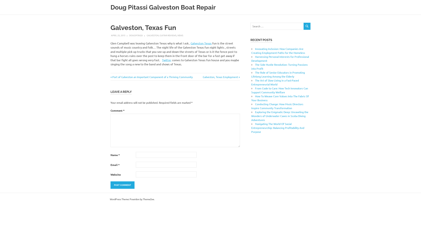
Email (115, 165)
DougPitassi (136, 35)
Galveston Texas (201, 43)
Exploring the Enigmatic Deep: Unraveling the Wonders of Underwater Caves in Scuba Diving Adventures (279, 115)
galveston (153, 35)
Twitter (166, 60)
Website (116, 174)
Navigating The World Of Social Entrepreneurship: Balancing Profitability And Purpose (277, 127)
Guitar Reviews (168, 35)
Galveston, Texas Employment (220, 77)
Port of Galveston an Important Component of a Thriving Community (152, 77)
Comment (117, 110)
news (180, 35)
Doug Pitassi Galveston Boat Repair (163, 7)
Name (115, 155)
